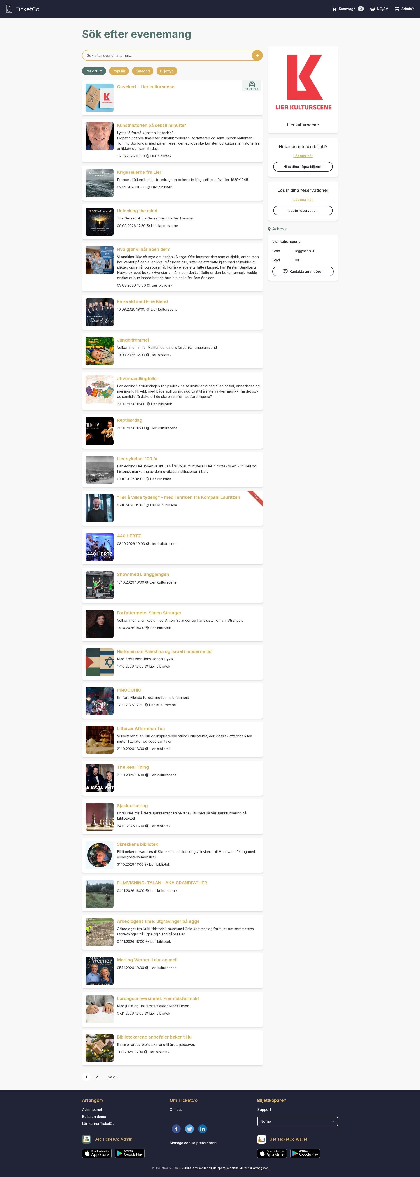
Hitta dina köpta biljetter (303, 167)
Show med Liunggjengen (143, 574)
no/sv (382, 9)
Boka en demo (94, 1116)
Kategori (143, 71)
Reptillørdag (129, 420)
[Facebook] (176, 1128)
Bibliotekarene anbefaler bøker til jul (155, 1037)
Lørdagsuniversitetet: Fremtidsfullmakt (158, 998)
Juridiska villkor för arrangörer (247, 1168)
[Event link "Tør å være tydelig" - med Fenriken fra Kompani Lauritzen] (98, 508)
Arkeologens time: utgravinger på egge (158, 921)
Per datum (94, 71)
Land (261, 1114)
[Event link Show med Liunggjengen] (98, 585)
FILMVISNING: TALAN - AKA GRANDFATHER (162, 882)
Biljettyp (167, 71)
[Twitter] (189, 1128)
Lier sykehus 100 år (137, 458)
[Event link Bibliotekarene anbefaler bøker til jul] (98, 1047)
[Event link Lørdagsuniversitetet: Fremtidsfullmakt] (98, 1009)
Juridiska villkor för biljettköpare (204, 1168)
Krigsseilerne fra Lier (139, 172)
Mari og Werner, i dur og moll (147, 960)
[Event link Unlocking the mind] (98, 221)
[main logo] (22, 9)
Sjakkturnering (132, 805)
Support (264, 1109)
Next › (113, 1077)
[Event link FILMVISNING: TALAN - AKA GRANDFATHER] (98, 893)
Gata (276, 251)
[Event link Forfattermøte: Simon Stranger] (98, 623)
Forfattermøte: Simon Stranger (149, 613)
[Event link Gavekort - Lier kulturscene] (98, 97)
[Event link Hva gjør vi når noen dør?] (98, 260)
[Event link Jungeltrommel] (98, 350)
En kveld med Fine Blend (142, 301)
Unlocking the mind (137, 210)
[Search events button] (257, 55)
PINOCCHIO (129, 690)
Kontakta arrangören (306, 271)
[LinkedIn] (202, 1128)
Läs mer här (303, 156)
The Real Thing (133, 767)
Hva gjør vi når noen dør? (143, 249)
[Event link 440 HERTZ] (98, 546)
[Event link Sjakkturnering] (98, 816)
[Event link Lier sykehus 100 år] (98, 469)
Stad (276, 260)
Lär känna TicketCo (98, 1123)
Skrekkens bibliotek (137, 844)
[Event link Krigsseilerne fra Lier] (98, 183)
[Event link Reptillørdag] (98, 431)
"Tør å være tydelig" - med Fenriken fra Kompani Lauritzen (178, 497)
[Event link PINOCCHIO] (98, 701)
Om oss (176, 1109)
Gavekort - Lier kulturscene (146, 86)
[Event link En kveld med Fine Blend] (98, 312)
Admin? (407, 9)
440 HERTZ (129, 535)
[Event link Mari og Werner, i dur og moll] (98, 970)
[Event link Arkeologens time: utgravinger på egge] (98, 932)
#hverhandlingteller (137, 378)
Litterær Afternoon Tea (141, 728)
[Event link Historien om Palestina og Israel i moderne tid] (98, 662)
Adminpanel (92, 1109)
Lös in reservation (303, 210)
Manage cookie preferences (193, 1143)
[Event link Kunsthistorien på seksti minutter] (98, 136)
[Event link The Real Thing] (98, 778)
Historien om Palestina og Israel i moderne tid (164, 651)
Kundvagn (350, 9)
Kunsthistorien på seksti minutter (151, 125)
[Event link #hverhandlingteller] (98, 389)
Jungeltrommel (133, 340)
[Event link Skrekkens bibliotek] (98, 855)
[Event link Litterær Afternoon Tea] (98, 739)
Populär (119, 71)
